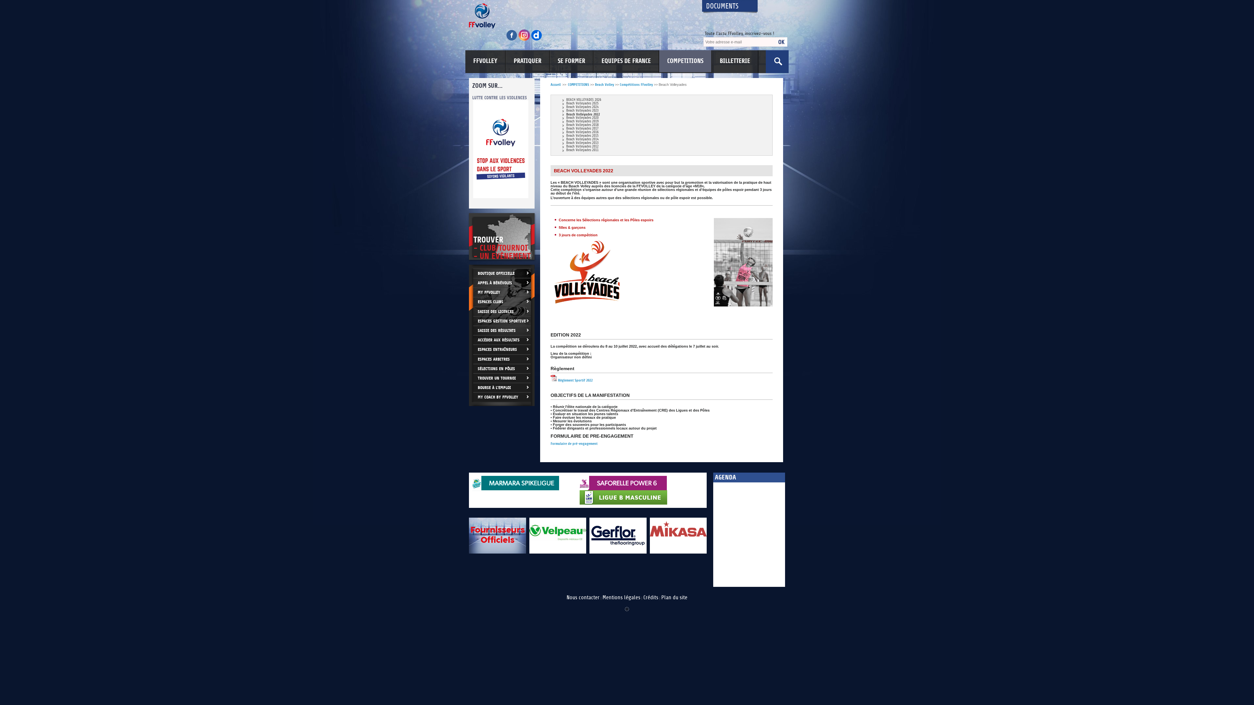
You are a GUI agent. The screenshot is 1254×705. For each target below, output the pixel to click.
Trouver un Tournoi (497, 378)
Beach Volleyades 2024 (582, 107)
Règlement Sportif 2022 (575, 380)
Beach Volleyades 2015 (582, 136)
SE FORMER (571, 61)
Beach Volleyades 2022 (583, 114)
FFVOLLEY (485, 61)
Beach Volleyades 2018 (582, 125)
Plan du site (674, 598)
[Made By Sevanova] (627, 605)
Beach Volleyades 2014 (582, 139)
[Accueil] (579, 15)
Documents (722, 6)
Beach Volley (604, 85)
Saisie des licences (496, 311)
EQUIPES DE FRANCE (626, 61)
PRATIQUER (527, 61)
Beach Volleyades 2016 (582, 132)
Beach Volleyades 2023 (582, 111)
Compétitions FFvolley (636, 85)
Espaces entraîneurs (497, 349)
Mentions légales (621, 598)
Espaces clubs (490, 301)
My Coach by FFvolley (498, 397)
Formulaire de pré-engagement (574, 444)
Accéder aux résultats (499, 339)
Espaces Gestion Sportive (502, 321)
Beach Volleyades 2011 (582, 150)
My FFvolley (489, 292)
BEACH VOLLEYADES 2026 (583, 100)
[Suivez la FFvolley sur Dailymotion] (536, 40)
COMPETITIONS (685, 61)
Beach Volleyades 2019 (582, 121)
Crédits (650, 598)
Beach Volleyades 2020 (582, 118)
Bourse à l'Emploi (494, 387)
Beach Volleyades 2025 (582, 103)
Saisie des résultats (497, 330)
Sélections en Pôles (496, 368)
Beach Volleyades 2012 (582, 147)
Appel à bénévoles (495, 282)
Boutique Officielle (496, 273)
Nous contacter (583, 598)
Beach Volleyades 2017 (582, 129)
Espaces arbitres (494, 359)
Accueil (556, 84)
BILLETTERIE (735, 61)
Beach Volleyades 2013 (582, 143)
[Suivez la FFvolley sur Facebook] (512, 40)
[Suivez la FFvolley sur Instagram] (525, 40)
